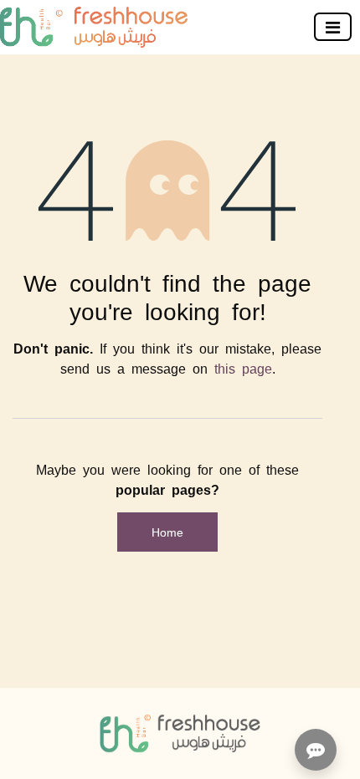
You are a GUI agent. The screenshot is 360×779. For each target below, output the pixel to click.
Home (167, 531)
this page (243, 367)
